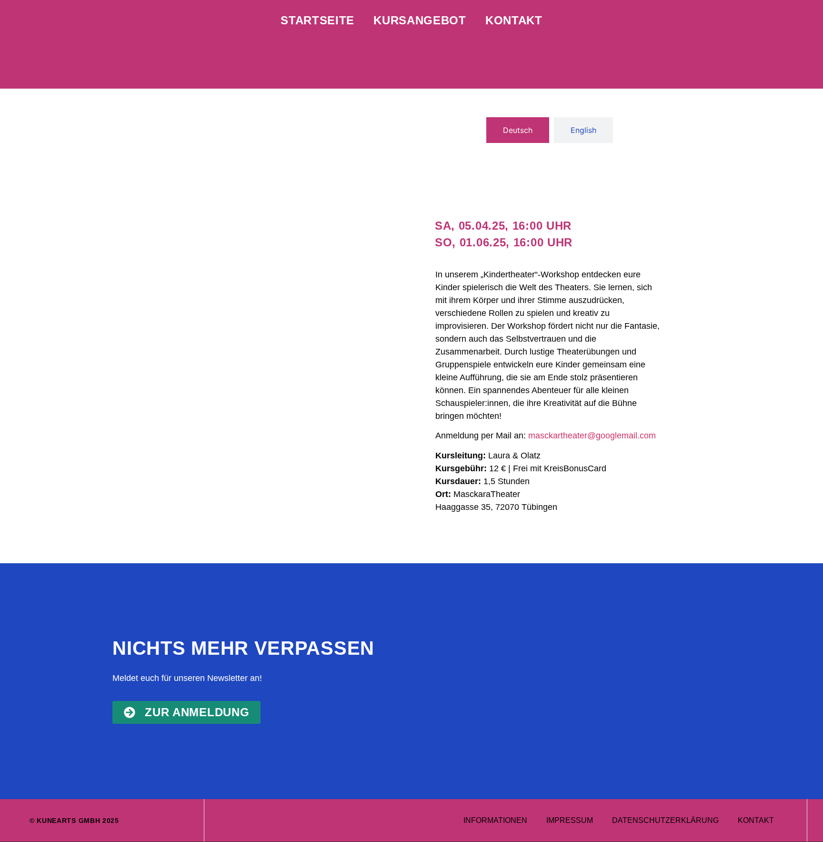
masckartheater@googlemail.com (592, 435)
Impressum (569, 820)
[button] (503, 225)
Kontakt (513, 20)
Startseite (317, 20)
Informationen (495, 820)
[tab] (517, 130)
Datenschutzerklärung (665, 820)
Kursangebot (419, 20)
